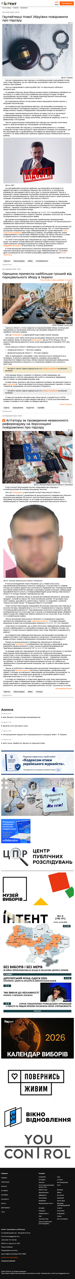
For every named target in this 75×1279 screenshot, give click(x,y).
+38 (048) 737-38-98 (8, 1240)
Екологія (60, 1195)
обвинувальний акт (40, 621)
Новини (16, 8)
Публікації (5, 1182)
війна (30, 261)
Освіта (59, 1208)
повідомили (17, 335)
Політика (60, 1211)
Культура (61, 1200)
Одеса (6, 408)
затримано (20, 644)
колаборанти (42, 261)
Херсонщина (19, 261)
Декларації (5, 1207)
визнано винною (22, 670)
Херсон (7, 261)
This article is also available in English (56, 280)
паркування (37, 340)
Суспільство (43, 1219)
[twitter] (5, 1264)
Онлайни (4, 1195)
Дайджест (43, 1195)
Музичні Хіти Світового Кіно (15, 726)
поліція (39, 692)
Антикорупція (62, 1182)
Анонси (7, 709)
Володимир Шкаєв (63, 688)
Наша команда (7, 1247)
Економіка (43, 1198)
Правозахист (44, 1213)
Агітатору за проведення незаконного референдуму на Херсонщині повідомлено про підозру (35, 424)
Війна (59, 1192)
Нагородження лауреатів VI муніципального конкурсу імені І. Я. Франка (35, 734)
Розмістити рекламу (9, 1257)
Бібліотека (43, 1190)
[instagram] (7, 1264)
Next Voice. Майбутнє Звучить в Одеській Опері (24, 743)
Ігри (58, 1177)
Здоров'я (60, 1198)
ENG (56, 4)
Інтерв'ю (4, 1190)
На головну (6, 8)
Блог (59, 1185)
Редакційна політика (9, 1250)
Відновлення (43, 1192)
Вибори (60, 1190)
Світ (40, 1216)
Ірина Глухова (66, 404)
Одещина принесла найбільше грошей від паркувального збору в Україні (37, 275)
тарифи (40, 408)
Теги (3, 1212)
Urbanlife (42, 1177)
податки (30, 408)
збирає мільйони (50, 368)
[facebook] (2, 1264)
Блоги (3, 1203)
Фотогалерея (62, 1219)
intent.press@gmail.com (10, 1236)
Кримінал (24, 8)
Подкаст (42, 1211)
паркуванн (11, 384)
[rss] (16, 1264)
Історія (60, 1179)
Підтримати (66, 3)
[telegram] (13, 1264)
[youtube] (10, 1264)
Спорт (59, 1216)
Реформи (61, 1213)
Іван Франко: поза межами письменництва (21, 717)
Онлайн (41, 1208)
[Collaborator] (37, 831)
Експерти (5, 1199)
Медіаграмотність (46, 1203)
